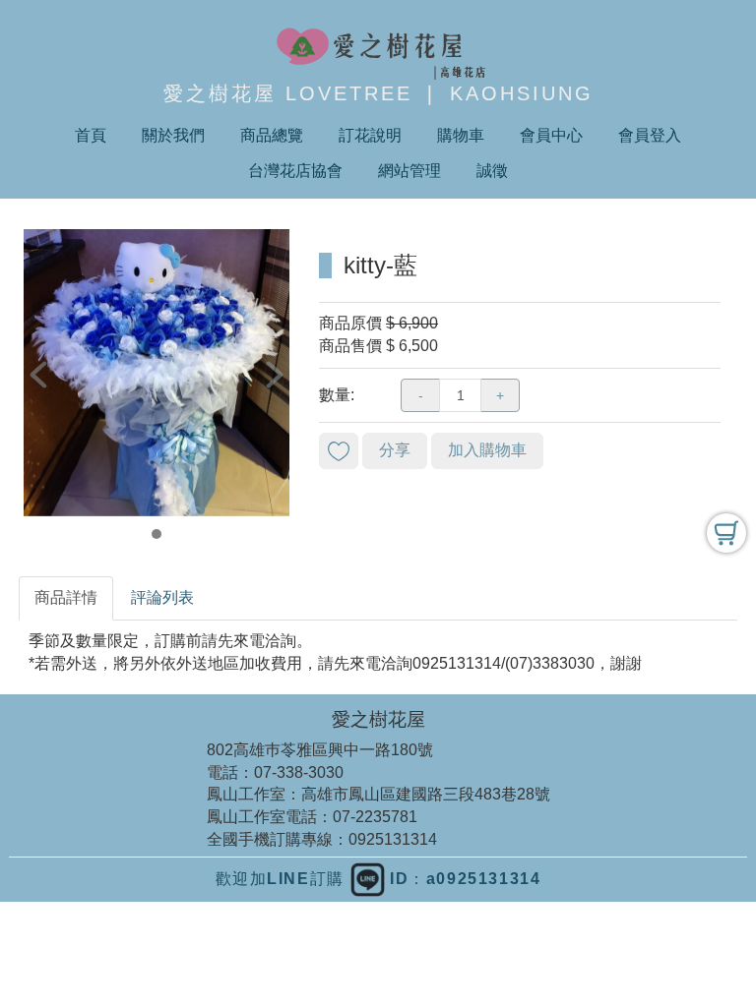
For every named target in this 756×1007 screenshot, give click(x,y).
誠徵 (492, 170)
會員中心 (551, 135)
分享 (394, 450)
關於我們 (173, 135)
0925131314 (392, 839)
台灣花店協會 (295, 170)
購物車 (460, 135)
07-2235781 (375, 816)
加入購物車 (487, 450)
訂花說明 (370, 135)
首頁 (90, 135)
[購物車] (726, 533)
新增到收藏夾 (338, 451)
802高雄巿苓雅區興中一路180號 (320, 749)
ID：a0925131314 (463, 878)
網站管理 (409, 170)
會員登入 (649, 135)
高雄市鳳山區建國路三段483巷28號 (425, 794)
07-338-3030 (299, 772)
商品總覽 (271, 135)
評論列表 (162, 597)
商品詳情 (65, 597)
